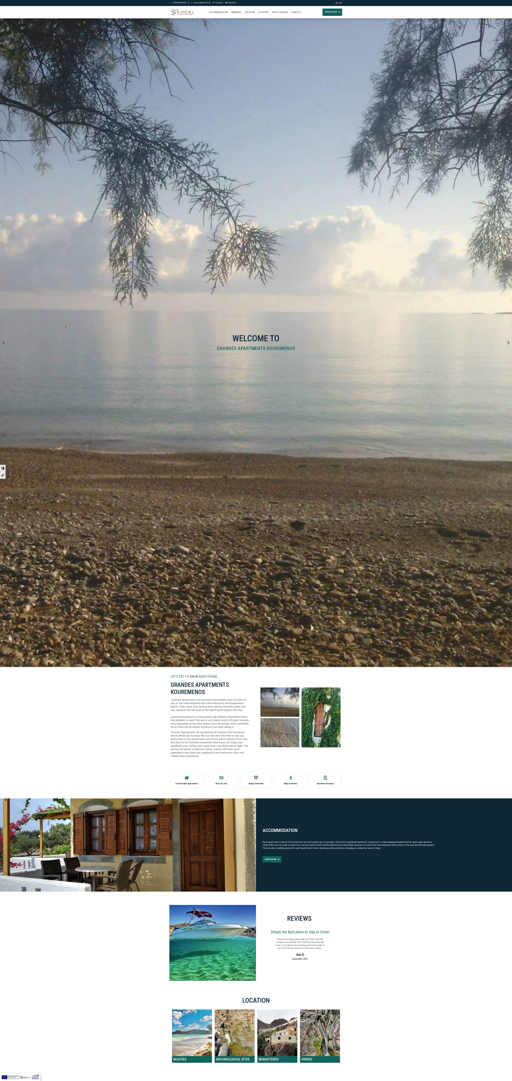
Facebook (219, 2)
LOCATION (250, 12)
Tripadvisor (231, 2)
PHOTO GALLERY (280, 12)
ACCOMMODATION (218, 12)
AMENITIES (236, 12)
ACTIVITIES (263, 12)
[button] (332, 12)
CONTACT (296, 12)
